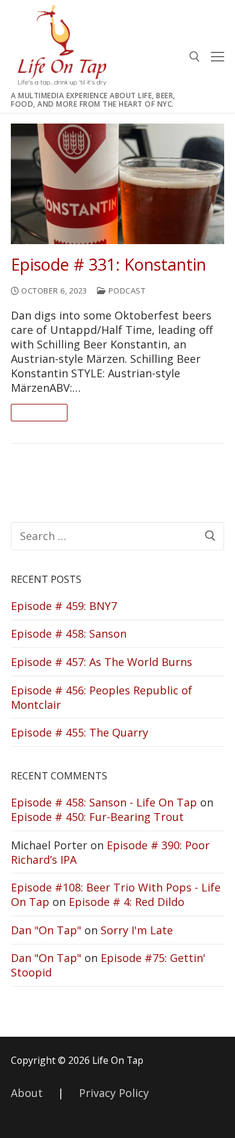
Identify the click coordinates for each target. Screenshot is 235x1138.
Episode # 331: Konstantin (108, 265)
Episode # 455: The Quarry (79, 732)
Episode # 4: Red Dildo (126, 901)
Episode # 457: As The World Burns (101, 662)
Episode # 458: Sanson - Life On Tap (104, 802)
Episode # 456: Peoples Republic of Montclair (101, 697)
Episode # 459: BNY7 (64, 606)
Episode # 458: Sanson (69, 633)
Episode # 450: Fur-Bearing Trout (97, 816)
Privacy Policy (114, 1093)
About (27, 1093)
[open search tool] (194, 56)
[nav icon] (217, 56)
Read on (39, 412)
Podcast (125, 290)
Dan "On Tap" (46, 930)
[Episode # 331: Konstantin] (117, 184)
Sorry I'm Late (137, 930)
